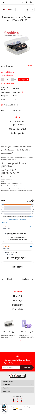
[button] (31, 2)
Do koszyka (22, 79)
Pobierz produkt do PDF (11, 105)
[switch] (4, 411)
